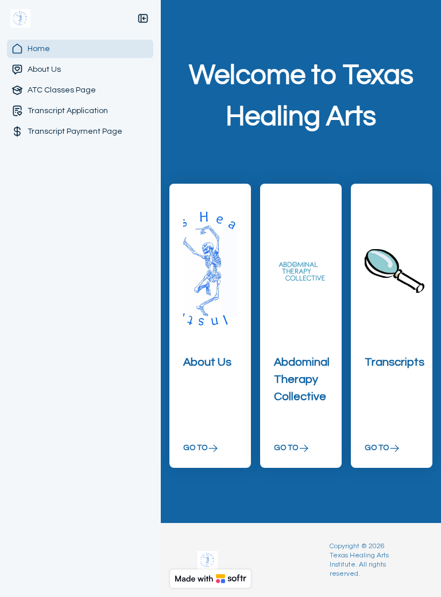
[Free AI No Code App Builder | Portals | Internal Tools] (210, 578)
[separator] (161, 298)
